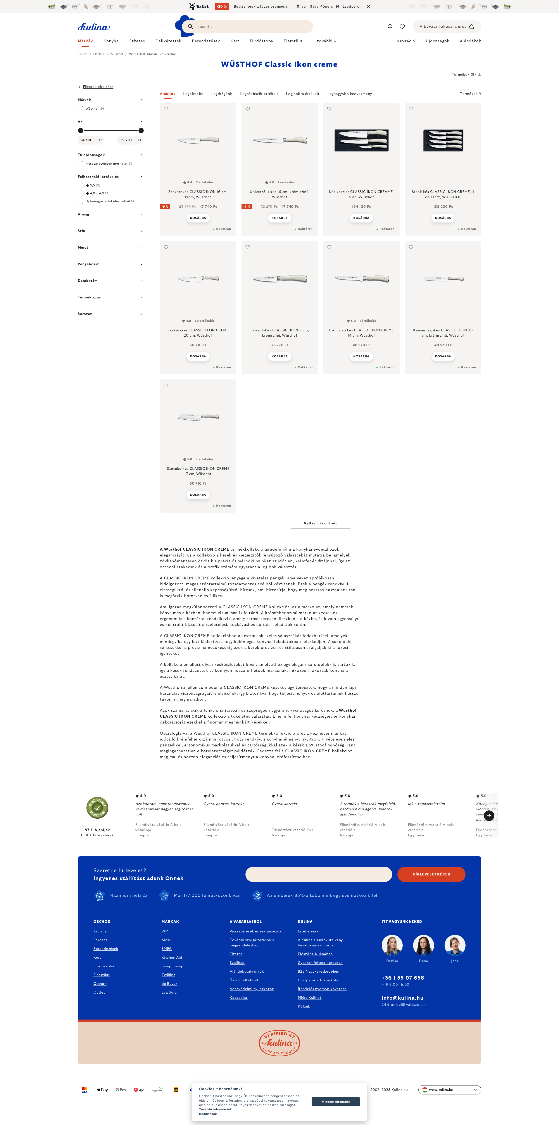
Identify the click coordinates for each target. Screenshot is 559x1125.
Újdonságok (437, 41)
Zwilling (168, 975)
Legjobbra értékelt (302, 94)
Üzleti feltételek (244, 980)
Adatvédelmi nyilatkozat (252, 989)
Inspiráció (405, 41)
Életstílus (101, 975)
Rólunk (304, 1006)
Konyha (100, 931)
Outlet (99, 992)
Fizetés (236, 954)
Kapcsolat (239, 997)
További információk (215, 1109)
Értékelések (308, 931)
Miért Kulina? (309, 997)
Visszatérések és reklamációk (256, 931)
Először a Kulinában (315, 954)
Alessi (167, 940)
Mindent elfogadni (336, 1101)
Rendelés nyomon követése (322, 989)
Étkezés (100, 940)
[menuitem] (85, 42)
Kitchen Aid (172, 957)
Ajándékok (470, 41)
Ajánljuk (167, 94)
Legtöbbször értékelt (259, 94)
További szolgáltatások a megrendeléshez (252, 942)
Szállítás (237, 963)
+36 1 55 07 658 (403, 978)
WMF (166, 931)
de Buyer (169, 983)
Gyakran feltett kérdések (320, 963)
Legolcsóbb (193, 94)
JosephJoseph (174, 966)
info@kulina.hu (403, 998)
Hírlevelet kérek (431, 874)
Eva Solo (169, 992)
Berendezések (105, 949)
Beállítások (208, 1114)
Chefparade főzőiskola (318, 980)
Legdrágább (221, 94)
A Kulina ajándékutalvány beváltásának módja (320, 942)
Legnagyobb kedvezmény (350, 94)
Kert (97, 957)
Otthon (100, 983)
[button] (320, 95)
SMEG (167, 949)
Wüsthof (173, 549)
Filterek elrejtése (98, 87)
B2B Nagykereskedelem (318, 971)
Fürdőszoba (103, 966)
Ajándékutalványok (247, 971)
